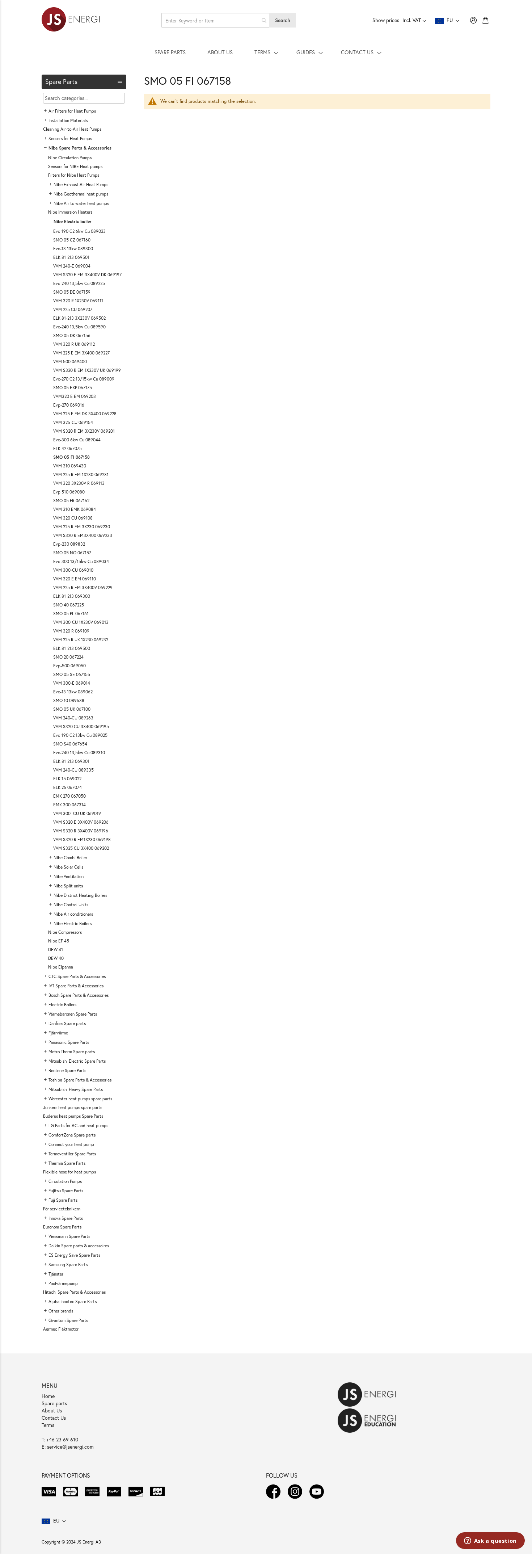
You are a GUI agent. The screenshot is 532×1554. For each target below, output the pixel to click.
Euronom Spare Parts (62, 1227)
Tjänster (55, 1274)
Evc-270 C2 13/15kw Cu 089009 (83, 379)
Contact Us (54, 1417)
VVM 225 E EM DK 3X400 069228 (85, 413)
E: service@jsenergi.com (68, 1446)
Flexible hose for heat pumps (69, 1172)
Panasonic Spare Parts (68, 1042)
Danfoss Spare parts (67, 1023)
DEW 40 (56, 958)
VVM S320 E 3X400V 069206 (81, 822)
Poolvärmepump (63, 1283)
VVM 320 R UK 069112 (74, 344)
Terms (48, 1424)
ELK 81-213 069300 (71, 596)
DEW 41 (55, 949)
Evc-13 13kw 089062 (73, 691)
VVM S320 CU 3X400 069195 (81, 726)
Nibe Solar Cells (68, 867)
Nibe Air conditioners (73, 914)
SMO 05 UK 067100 (71, 709)
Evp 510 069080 (69, 492)
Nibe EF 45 (58, 941)
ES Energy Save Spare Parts (74, 1255)
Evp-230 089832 (69, 544)
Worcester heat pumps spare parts (80, 1098)
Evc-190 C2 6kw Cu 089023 (79, 231)
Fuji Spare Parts (62, 1200)
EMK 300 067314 (69, 804)
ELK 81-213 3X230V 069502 (79, 318)
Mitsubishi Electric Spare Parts (77, 1061)
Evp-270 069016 (68, 405)
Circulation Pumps (65, 1181)
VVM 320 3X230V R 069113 (79, 483)
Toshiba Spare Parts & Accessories (79, 1080)
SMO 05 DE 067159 (71, 292)
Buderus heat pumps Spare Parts (73, 1116)
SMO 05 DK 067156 (71, 335)
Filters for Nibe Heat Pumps (73, 175)
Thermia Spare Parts (66, 1163)
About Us (52, 1410)
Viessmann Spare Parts (69, 1236)
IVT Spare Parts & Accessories (76, 985)
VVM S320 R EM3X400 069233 (82, 535)
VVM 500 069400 (70, 361)
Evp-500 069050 (69, 665)
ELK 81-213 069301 (71, 761)
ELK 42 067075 (67, 448)
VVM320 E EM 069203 (74, 396)
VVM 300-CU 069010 (73, 570)
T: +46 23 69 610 (60, 1439)
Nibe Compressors (65, 932)
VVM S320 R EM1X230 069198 (82, 839)
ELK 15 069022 (67, 778)
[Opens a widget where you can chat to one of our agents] (490, 1541)
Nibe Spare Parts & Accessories (79, 148)
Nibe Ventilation (69, 876)
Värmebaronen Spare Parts (72, 1014)
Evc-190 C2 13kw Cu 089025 (80, 735)
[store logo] (71, 20)
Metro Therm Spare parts (71, 1051)
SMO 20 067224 (68, 657)
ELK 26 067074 (67, 787)
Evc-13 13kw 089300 (73, 248)
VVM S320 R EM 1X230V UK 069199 (87, 370)
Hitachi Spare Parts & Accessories (74, 1292)
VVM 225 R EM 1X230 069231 (81, 474)
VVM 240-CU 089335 (73, 770)
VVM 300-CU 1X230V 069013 (81, 622)
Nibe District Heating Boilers (80, 895)
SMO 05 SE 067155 (71, 674)
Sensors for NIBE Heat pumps (75, 166)
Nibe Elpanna (60, 967)
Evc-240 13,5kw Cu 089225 (79, 283)
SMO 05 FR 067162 (71, 500)
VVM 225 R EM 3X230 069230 (81, 526)
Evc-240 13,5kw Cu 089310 (79, 752)
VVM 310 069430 (69, 466)
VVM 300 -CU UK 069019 (77, 813)
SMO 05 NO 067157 (72, 552)
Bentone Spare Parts (67, 1070)
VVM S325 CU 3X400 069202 (81, 848)
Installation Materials (68, 120)
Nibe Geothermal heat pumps (81, 194)
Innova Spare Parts (65, 1218)
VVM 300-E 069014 (71, 683)
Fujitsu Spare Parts (65, 1190)
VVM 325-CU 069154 (73, 422)
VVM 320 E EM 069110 (74, 578)
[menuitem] (170, 52)
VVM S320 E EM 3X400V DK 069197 (87, 274)
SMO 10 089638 (68, 700)
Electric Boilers (62, 1004)
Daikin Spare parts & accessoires (78, 1245)
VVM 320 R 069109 (71, 631)
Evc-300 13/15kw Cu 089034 (81, 561)
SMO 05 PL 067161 (71, 613)
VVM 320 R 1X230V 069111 (78, 300)
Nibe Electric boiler (73, 221)
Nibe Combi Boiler (70, 857)
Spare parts (54, 1403)
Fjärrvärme (58, 1033)
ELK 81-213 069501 (71, 257)
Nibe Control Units (71, 904)
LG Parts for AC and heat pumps (78, 1125)
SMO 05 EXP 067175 (72, 387)
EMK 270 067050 (69, 796)
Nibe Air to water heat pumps (81, 203)
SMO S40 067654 (70, 744)
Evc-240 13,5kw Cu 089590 (79, 326)
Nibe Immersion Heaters (70, 212)
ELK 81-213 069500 (71, 648)
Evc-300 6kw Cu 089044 (77, 439)
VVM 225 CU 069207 (72, 309)
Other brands (60, 1311)
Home (48, 1396)
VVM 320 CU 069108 (73, 518)
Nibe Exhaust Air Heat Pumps (81, 184)
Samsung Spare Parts (68, 1264)
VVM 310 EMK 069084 (74, 509)
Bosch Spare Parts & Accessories (78, 995)
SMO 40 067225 (68, 605)
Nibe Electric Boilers (73, 923)
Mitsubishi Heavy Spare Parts (75, 1089)
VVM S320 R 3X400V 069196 (80, 830)
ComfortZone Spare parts (72, 1135)
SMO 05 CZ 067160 (71, 240)
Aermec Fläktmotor (61, 1329)
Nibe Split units (68, 886)
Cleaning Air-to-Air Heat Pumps (72, 129)
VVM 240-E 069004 (71, 266)
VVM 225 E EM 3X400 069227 (81, 353)
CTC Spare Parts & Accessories (77, 976)
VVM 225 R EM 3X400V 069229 (83, 587)
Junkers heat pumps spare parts (72, 1107)
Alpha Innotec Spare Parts (72, 1301)
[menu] (266, 52)
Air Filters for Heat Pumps (72, 111)
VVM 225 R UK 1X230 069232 (80, 639)
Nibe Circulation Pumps (70, 157)
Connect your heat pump (71, 1144)
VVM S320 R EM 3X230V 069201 (84, 431)
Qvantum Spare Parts (68, 1320)
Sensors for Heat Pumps (70, 138)
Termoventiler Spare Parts (72, 1153)
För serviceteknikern (61, 1208)
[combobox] (215, 20)
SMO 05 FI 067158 (71, 457)
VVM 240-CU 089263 (73, 718)
